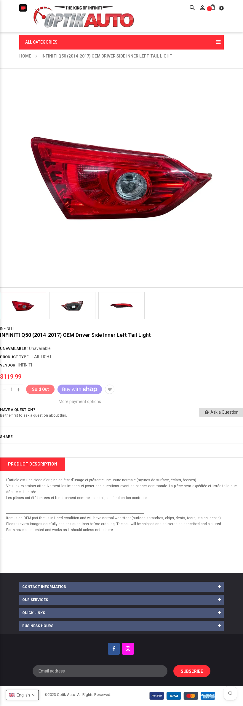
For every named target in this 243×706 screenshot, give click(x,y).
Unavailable (13, 348)
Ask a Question (224, 412)
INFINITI (7, 328)
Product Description (32, 464)
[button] (22, 695)
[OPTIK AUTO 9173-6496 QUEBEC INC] (182, 696)
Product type (14, 357)
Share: (7, 436)
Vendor (7, 365)
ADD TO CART (184, 691)
